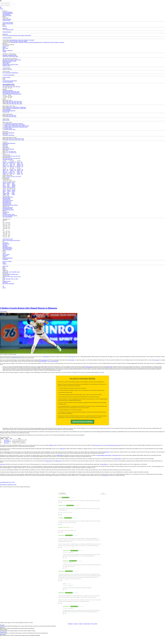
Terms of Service (87, 623)
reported (157, 360)
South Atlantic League (16, 125)
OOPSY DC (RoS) (6, 65)
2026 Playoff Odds (6, 91)
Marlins (4, 170)
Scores (4, 262)
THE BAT (5, 50)
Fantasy (20, 41)
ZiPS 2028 (9, 69)
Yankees (4, 166)
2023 (9, 86)
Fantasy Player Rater (7, 19)
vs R (9, 151)
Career (20, 101)
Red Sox (4, 165)
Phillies (4, 174)
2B (9, 176)
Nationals (5, 172)
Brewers (11, 169)
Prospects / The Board (7, 261)
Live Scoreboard (6, 80)
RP (8, 177)
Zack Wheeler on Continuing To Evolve (8, 484)
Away (15, 151)
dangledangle (70, 608)
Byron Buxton (7, 441)
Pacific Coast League (18, 123)
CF (16, 176)
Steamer (4, 47)
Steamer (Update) (12, 61)
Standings (5, 263)
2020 (16, 86)
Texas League (22, 124)
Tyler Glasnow (15, 356)
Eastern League (8, 124)
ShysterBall (24, 41)
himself (106, 475)
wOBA (4, 271)
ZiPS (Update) (11, 59)
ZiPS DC (7, 45)
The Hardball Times (14, 40)
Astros (18, 163)
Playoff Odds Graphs (15, 91)
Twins (11, 165)
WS (10, 138)
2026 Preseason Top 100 (8, 239)
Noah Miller (71, 360)
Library (4, 253)
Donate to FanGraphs (7, 15)
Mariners (19, 165)
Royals (11, 163)
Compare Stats (23, 107)
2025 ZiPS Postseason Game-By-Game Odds (12, 93)
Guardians (12, 162)
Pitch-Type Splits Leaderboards (9, 110)
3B (13, 176)
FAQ (7, 23)
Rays (4, 164)
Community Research (7, 37)
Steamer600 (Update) (12, 55)
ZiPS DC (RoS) (17, 59)
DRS (9, 276)
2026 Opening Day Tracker (8, 209)
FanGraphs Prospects (7, 31)
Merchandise (5, 259)
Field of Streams (21, 35)
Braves (4, 169)
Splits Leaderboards (7, 109)
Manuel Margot (46, 356)
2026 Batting (5, 132)
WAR (4, 278)
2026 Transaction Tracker (8, 200)
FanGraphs (5, 28)
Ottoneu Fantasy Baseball (8, 22)
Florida (10, 128)
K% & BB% (14, 271)
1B (7, 176)
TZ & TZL (15, 276)
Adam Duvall (106, 452)
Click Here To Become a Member (82, 422)
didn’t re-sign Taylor (97, 445)
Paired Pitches (5, 246)
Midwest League (7, 125)
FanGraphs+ (31, 40)
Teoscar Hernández (100, 455)
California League (7, 126)
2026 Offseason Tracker (7, 208)
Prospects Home (6, 212)
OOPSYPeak (5, 56)
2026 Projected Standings (8, 90)
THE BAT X (10, 50)
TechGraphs (26, 40)
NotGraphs (20, 40)
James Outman (108, 455)
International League (9, 123)
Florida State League (23, 126)
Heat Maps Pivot (6, 243)
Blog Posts (11, 23)
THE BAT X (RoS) (14, 64)
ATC (4, 49)
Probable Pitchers (13, 80)
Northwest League (25, 125)
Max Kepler (6, 442)
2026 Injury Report (6, 198)
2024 (6, 86)
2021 (14, 86)
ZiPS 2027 (5, 69)
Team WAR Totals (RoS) (8, 159)
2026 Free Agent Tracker (8, 207)
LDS (16, 138)
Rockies (18, 174)
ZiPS (4, 45)
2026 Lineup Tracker (7, 203)
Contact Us (76, 623)
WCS (19, 138)
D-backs (18, 169)
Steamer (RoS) (6, 61)
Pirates (11, 172)
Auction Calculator (6, 20)
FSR (12, 276)
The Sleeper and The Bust (12, 35)
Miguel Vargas (48, 460)
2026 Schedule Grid (7, 201)
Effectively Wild (10, 29)
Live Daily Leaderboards (8, 81)
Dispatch (16, 41)
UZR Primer (5, 276)
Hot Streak (5, 245)
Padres (18, 172)
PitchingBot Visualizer (7, 247)
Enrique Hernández (42, 361)
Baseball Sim (5, 242)
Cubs (11, 171)
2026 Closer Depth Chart (8, 196)
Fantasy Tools (5, 266)
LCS (13, 138)
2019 (19, 86)
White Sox (12, 166)
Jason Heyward (116, 455)
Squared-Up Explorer (7, 249)
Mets (4, 171)
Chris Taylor (2, 464)
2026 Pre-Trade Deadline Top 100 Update (11, 240)
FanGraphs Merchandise (8, 13)
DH (20, 176)
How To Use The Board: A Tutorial (10, 215)
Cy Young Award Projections (8, 74)
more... (18, 271)
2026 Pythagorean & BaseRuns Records (11, 92)
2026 (7, 101)
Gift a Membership (6, 14)
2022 (11, 86)
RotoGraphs (5, 34)
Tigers (11, 164)
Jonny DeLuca (72, 356)
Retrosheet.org (3, 634)
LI (14, 278)
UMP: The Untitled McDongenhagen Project (33, 42)
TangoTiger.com (3, 631)
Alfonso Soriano (88, 366)
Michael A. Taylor (53, 445)
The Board (5, 213)
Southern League (14, 124)
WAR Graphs (5, 144)
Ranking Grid (9, 107)
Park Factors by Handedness (8, 283)
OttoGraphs (61, 42)
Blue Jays (5, 162)
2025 (4, 86)
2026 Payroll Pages (6, 199)
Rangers (18, 166)
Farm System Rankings (7, 216)
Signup (4, 23)
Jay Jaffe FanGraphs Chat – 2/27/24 (7, 482)
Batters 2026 (5, 149)
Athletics (19, 164)
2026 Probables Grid (7, 202)
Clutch (16, 278)
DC (8, 162)
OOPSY (4, 51)
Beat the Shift (28, 35)
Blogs (4, 267)
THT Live (11, 41)
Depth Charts (5, 48)
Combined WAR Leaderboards (9, 143)
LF (14, 176)
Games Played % (14, 72)
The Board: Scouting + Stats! (8, 214)
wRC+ (7, 271)
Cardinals (12, 170)
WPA (12, 278)
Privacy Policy (94, 623)
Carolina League (15, 126)
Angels (18, 162)
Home (12, 151)
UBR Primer (8, 278)
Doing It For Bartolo (54, 42)
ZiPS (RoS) (5, 59)
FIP (3, 274)
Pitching (7, 119)
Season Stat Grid (6, 111)
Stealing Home (46, 42)
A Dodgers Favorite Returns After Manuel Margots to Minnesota (28, 308)
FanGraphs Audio (14, 42)
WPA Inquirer (5, 146)
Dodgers (18, 170)
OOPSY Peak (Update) (13, 56)
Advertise (81, 623)
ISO (10, 271)
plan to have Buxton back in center (113, 445)
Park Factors (5, 255)
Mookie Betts (59, 455)
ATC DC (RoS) (6, 63)
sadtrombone (70, 552)
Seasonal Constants (6, 281)
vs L (7, 151)
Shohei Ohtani (118, 458)
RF (18, 176)
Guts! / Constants (6, 254)
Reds (11, 174)
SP (6, 177)
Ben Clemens (4, 311)
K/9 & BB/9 (12, 274)
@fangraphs (70, 623)
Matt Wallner (6, 440)
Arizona (6, 128)
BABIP (8, 274)
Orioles (4, 163)
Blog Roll (5, 26)
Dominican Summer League (9, 129)
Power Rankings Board (7, 248)
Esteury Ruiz (109, 366)
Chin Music (21, 42)
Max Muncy (104, 464)
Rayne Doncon (44, 360)
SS (11, 176)
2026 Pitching (11, 132)
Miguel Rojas (58, 460)
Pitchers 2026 (11, 149)
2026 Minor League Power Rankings (10, 205)
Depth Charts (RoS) (7, 62)
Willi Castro (62, 448)
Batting (4, 119)
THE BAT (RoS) (6, 64)
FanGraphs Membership (7, 12)
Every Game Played (7, 72)
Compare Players (15, 107)
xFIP (5, 274)
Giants (18, 171)
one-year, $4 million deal (53, 361)
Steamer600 (5, 55)
